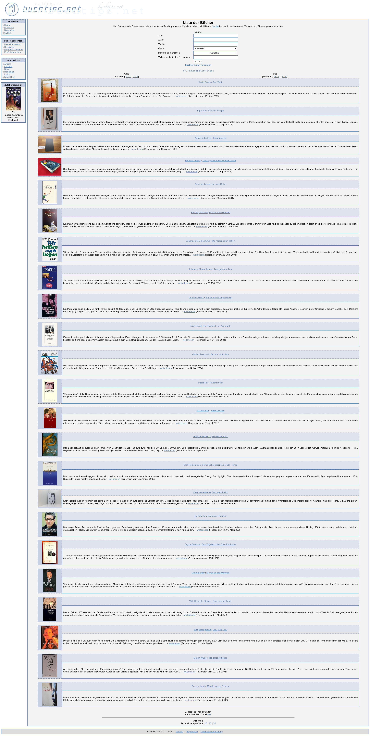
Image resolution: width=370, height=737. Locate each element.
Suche (7, 33)
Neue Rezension (12, 44)
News (7, 69)
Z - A (135, 76)
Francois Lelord (202, 184)
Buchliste (9, 27)
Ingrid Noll (202, 110)
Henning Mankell (199, 212)
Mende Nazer (214, 686)
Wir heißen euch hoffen (223, 241)
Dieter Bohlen (198, 572)
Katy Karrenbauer (202, 492)
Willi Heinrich (202, 410)
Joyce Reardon (192, 544)
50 (214, 723)
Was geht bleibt (220, 492)
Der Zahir (217, 82)
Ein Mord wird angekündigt (219, 297)
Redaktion (9, 71)
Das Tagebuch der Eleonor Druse (219, 160)
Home (7, 25)
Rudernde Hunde (228, 465)
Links (7, 74)
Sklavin (225, 686)
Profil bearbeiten (12, 52)
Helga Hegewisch (202, 436)
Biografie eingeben (13, 49)
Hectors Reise (219, 184)
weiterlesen (181, 96)
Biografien (9, 30)
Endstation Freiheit (217, 516)
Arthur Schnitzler (203, 138)
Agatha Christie (196, 297)
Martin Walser (200, 658)
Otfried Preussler (200, 354)
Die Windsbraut (219, 436)
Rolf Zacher (200, 516)
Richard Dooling (193, 160)
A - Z (128, 76)
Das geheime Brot (223, 269)
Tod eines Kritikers (218, 658)
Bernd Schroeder (210, 465)
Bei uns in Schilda (220, 354)
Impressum (192, 731)
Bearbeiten (9, 47)
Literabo (8, 66)
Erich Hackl (196, 326)
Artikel (7, 64)
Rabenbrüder (216, 382)
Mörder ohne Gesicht (219, 212)
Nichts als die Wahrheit (218, 572)
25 (210, 723)
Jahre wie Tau (218, 410)
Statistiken (9, 77)
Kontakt (179, 731)
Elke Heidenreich (192, 465)
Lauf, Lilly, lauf (220, 629)
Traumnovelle (219, 138)
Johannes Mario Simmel (198, 241)
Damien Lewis (199, 686)
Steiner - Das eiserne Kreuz (218, 601)
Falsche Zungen (216, 110)
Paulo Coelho (205, 82)
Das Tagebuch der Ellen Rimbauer (219, 544)
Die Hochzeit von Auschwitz (217, 326)
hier (209, 714)
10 (206, 723)
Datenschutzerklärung (211, 731)
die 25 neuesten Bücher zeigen (198, 70)
